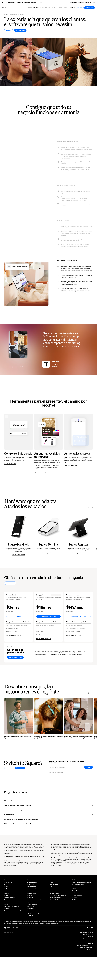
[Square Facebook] (90, 928)
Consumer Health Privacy (86, 947)
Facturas (6, 891)
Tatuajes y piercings (32, 904)
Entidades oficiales (88, 941)
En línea (6, 886)
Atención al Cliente (54, 891)
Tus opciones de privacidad (86, 932)
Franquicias (30, 915)
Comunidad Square (54, 893)
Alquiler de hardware (55, 899)
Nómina (6, 904)
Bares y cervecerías (32, 888)
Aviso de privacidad (88, 934)
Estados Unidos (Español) (12, 927)
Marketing (6, 893)
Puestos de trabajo (77, 895)
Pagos (5, 884)
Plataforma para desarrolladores (58, 895)
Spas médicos (30, 906)
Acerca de (74, 890)
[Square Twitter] (87, 928)
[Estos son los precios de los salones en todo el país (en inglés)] (48, 719)
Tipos (38, 8)
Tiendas (29, 891)
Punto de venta (8, 882)
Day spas (29, 902)
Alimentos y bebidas (32, 882)
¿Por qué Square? (54, 884)
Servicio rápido (30, 884)
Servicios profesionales (33, 910)
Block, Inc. (90, 952)
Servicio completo (31, 886)
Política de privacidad (58, 772)
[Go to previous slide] (9, 367)
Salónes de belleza (31, 893)
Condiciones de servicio (87, 938)
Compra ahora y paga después (11, 906)
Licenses (90, 943)
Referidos (74, 897)
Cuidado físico (30, 908)
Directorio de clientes (9, 897)
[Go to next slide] (12, 367)
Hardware (6, 908)
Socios (74, 899)
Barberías (29, 895)
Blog (51, 886)
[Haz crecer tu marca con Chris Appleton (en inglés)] (18, 719)
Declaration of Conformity (86, 949)
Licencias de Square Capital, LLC (85, 945)
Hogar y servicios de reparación (35, 913)
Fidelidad (6, 895)
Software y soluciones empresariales (13, 910)
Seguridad (90, 936)
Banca (5, 899)
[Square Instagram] (92, 928)
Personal (6, 902)
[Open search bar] (91, 2)
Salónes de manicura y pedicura (35, 899)
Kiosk (5, 888)
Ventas (51, 888)
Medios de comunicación (78, 893)
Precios (51, 882)
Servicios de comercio (55, 897)
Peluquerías (30, 897)
